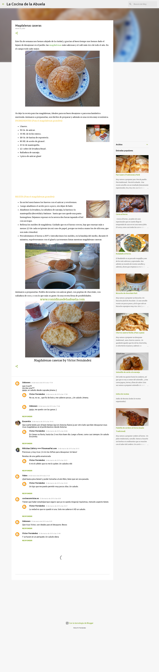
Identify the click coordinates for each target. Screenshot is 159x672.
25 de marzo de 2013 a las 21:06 (49, 533)
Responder (27, 416)
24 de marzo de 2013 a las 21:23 (39, 475)
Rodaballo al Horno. (123, 254)
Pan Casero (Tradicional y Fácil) (128, 175)
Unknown (26, 382)
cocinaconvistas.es (30, 498)
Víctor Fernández (37, 394)
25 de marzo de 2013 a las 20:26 (56, 483)
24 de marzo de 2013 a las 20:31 (56, 460)
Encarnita (26, 421)
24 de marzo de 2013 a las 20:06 (56, 431)
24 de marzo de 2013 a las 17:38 (56, 394)
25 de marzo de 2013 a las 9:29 (41, 521)
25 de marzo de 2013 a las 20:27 (56, 506)
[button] (16, 33)
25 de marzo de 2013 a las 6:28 (50, 498)
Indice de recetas (122, 394)
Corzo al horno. (122, 214)
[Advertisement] (34, 176)
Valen (24, 475)
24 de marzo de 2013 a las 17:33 (42, 382)
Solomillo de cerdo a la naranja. (128, 372)
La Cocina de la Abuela (26, 4)
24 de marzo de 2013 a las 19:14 (42, 421)
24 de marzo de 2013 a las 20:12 (68, 448)
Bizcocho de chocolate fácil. (126, 293)
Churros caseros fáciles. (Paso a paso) (130, 333)
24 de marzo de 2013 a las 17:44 (49, 406)
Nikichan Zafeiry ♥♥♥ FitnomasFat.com (39, 448)
